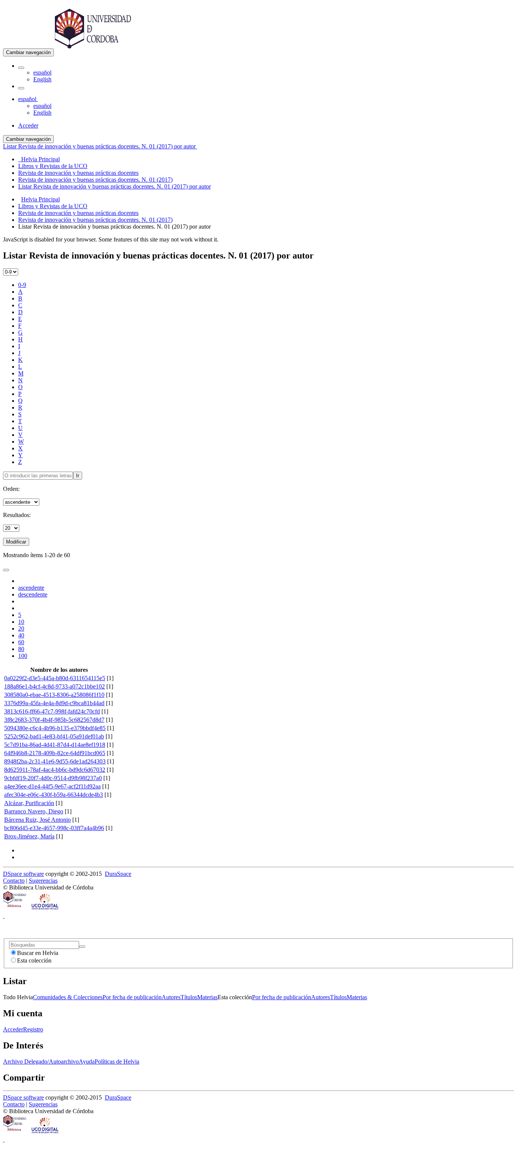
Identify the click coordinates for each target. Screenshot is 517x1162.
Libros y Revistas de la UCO (52, 206)
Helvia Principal (40, 199)
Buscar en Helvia (37, 953)
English (42, 79)
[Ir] (82, 946)
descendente (32, 594)
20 (21, 628)
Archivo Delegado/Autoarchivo (41, 1061)
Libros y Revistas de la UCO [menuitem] (52, 166)
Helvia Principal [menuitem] (39, 159)
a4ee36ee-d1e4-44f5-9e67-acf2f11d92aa (52, 786)
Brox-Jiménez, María (29, 836)
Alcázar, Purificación (29, 803)
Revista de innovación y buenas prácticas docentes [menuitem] (78, 173)
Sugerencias (43, 880)
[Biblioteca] (15, 909)
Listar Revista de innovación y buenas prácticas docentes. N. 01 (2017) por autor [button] (100, 146)
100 (22, 656)
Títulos (189, 997)
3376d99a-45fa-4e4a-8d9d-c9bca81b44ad (54, 703)
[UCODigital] (45, 909)
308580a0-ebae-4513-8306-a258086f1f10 (54, 695)
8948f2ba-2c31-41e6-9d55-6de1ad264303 (55, 761)
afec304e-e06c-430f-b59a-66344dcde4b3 (53, 794)
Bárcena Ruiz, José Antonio (37, 819)
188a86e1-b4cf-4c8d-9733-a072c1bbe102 (54, 686)
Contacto (14, 880)
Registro (33, 1029)
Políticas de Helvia (117, 1061)
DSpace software (23, 874)
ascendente (31, 587)
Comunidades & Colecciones (68, 997)
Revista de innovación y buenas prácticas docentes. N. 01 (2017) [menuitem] (95, 179)
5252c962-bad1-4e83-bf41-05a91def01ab (54, 736)
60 (21, 642)
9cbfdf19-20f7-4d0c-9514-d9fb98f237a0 (53, 778)
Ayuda (87, 1061)
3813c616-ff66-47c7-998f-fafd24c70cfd (52, 711)
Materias (207, 997)
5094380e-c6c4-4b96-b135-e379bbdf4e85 (55, 728)
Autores (171, 997)
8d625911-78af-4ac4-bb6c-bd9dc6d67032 (54, 769)
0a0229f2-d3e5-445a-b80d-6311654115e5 (54, 678)
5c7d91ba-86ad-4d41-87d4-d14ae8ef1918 (54, 744)
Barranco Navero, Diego (33, 811)
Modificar (16, 542)
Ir (77, 475)
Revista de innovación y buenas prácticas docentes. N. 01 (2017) (95, 220)
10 (21, 621)
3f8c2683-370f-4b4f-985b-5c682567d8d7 (54, 720)
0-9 (22, 285)
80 (21, 649)
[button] (21, 68)
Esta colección (34, 960)
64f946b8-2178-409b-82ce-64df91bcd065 (54, 753)
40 (21, 635)
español (42, 72)
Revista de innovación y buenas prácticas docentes (78, 213)
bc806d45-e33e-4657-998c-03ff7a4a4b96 (54, 828)
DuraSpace (118, 874)
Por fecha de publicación (132, 997)
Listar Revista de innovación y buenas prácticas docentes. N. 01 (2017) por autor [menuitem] (114, 186)
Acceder (13, 1029)
